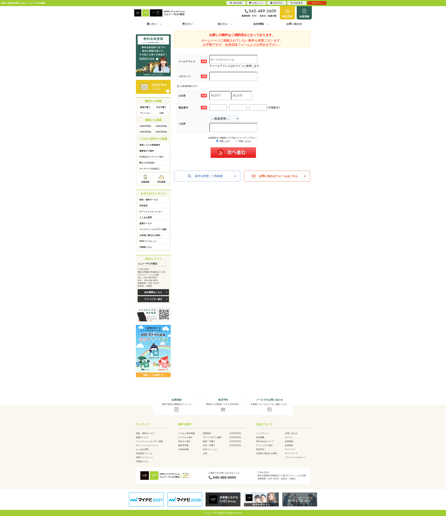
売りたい (187, 23)
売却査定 (143, 205)
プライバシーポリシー (295, 457)
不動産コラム (145, 247)
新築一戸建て (209, 441)
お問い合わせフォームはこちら (278, 176)
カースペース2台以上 (149, 168)
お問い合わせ (294, 23)
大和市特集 (183, 449)
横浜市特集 (183, 445)
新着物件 (207, 433)
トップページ (262, 433)
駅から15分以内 (146, 162)
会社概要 (260, 437)
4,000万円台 (145, 132)
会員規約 (289, 445)
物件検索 (237, 3)
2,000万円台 (145, 126)
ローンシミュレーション (150, 211)
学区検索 (161, 182)
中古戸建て (161, 107)
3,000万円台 (161, 126)
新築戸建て (145, 107)
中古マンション (210, 449)
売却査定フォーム (144, 453)
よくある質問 (145, 217)
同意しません (244, 141)
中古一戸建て (209, 445)
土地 (161, 113)
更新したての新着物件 (149, 145)
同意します (224, 141)
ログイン (289, 437)
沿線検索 (145, 182)
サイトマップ (291, 453)
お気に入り (258, 3)
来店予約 (287, 16)
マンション (145, 113)
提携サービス (145, 223)
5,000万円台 (161, 132)
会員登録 (304, 16)
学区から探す (184, 441)
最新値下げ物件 (146, 151)
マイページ (290, 449)
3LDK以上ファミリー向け (151, 157)
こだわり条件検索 (186, 433)
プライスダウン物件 (212, 437)
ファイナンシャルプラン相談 (153, 229)
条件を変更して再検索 (209, 176)
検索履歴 (298, 3)
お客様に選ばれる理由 (149, 235)
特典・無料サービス (148, 199)
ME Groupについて (265, 441)
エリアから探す (185, 437)
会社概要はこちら (153, 292)
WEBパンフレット (148, 241)
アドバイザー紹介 (153, 299)
